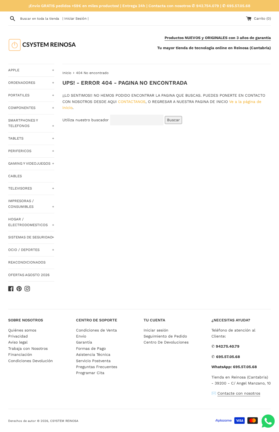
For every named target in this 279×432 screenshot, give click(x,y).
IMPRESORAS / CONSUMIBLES (31, 204)
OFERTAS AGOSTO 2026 (29, 275)
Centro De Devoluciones (166, 342)
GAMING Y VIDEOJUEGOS (31, 163)
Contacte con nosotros (238, 393)
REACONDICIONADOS (27, 262)
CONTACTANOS (131, 101)
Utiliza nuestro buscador (85, 120)
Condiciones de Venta (96, 330)
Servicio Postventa (93, 361)
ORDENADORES (31, 83)
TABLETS (31, 138)
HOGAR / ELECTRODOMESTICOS (31, 222)
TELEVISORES (31, 188)
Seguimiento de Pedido (165, 336)
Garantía (84, 342)
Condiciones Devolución (30, 361)
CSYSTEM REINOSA (64, 421)
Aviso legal (18, 342)
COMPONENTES (31, 108)
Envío (81, 336)
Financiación (20, 354)
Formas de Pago (91, 348)
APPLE (31, 70)
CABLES (15, 176)
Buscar (173, 120)
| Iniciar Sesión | (75, 18)
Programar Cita (90, 373)
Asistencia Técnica (93, 354)
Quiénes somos (22, 330)
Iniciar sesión (156, 330)
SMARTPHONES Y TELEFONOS (31, 123)
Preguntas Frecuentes (96, 367)
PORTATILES (31, 95)
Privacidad (18, 336)
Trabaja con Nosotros (28, 348)
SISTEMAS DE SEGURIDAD (31, 237)
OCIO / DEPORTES (31, 250)
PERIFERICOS (31, 151)
